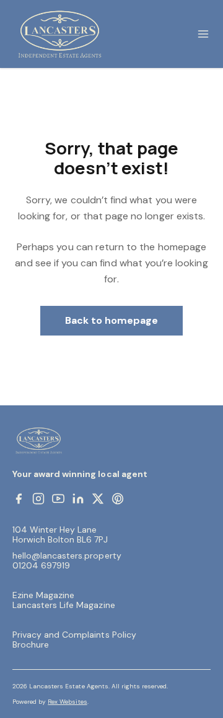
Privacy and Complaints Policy (74, 634)
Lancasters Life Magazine (63, 604)
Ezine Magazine (43, 595)
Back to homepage (112, 320)
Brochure (30, 644)
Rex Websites (67, 702)
